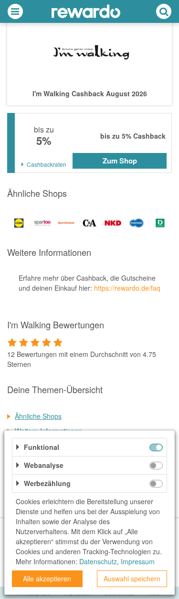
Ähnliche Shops (38, 416)
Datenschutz (98, 561)
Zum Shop (120, 160)
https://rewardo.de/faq (127, 288)
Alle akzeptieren (47, 578)
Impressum (138, 561)
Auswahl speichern (132, 578)
